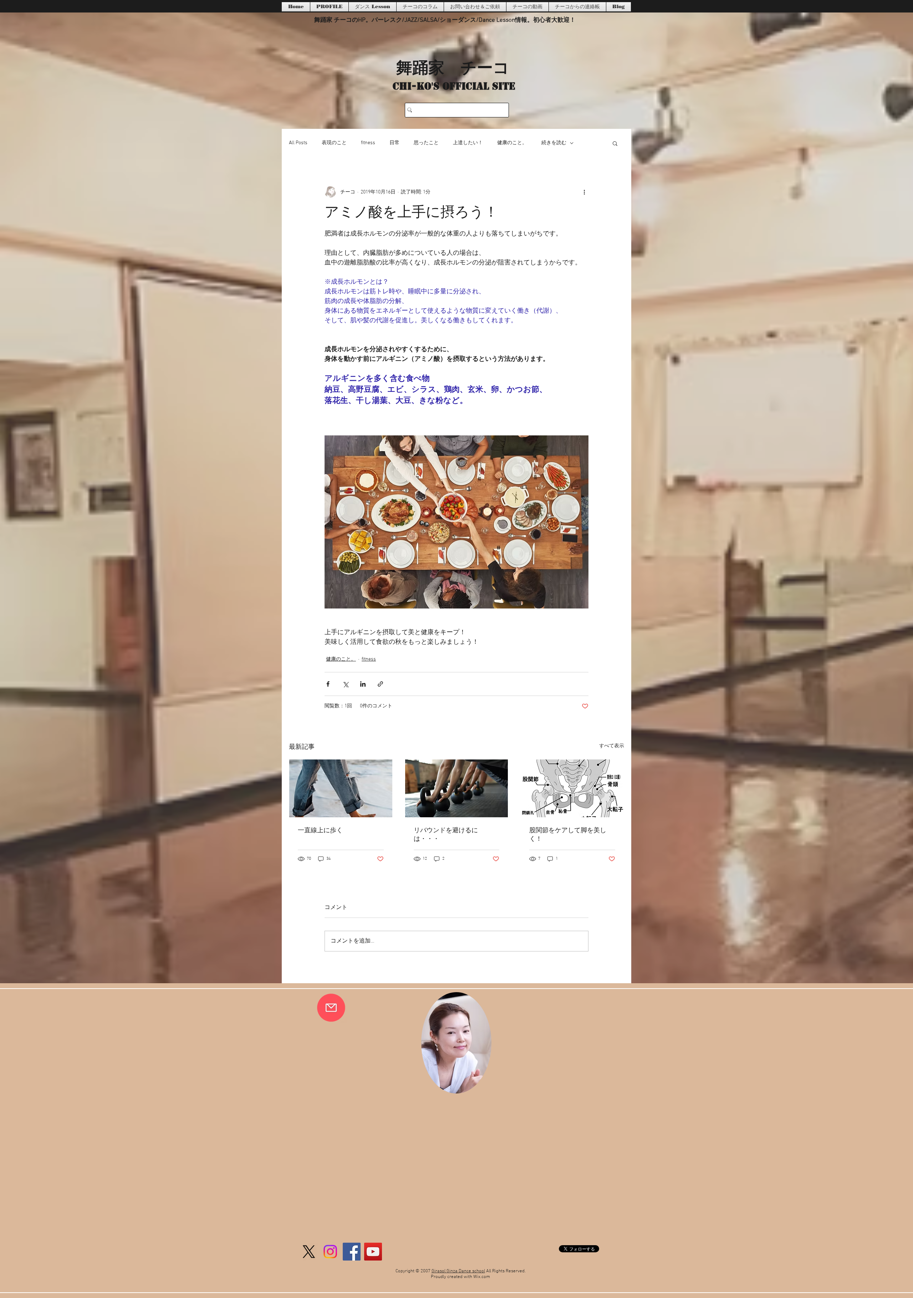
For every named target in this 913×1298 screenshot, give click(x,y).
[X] (309, 1252)
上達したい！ (468, 143)
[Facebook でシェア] (328, 684)
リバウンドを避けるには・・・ (446, 835)
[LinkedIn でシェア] (362, 684)
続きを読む (553, 143)
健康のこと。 (512, 143)
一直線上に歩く (320, 830)
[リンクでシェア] (380, 684)
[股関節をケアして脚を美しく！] (572, 788)
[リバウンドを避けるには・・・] (456, 788)
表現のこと (334, 143)
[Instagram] (330, 1252)
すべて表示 (611, 746)
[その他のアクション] (584, 192)
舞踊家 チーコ (452, 67)
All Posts (298, 143)
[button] (615, 143)
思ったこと (426, 143)
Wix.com (481, 1277)
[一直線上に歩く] (340, 788)
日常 (394, 143)
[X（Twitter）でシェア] (345, 684)
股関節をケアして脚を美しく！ (567, 835)
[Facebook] (352, 1252)
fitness (368, 143)
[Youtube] (373, 1252)
